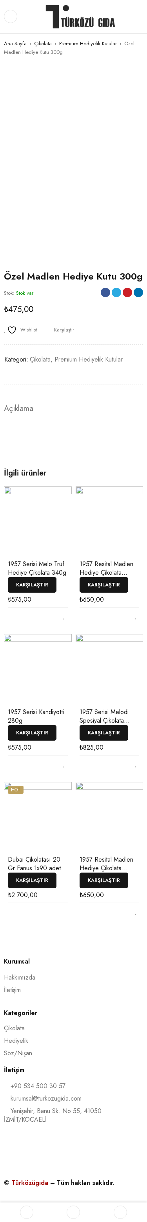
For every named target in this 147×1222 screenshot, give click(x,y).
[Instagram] (44, 1149)
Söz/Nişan (18, 1053)
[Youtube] (106, 1149)
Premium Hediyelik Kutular (88, 43)
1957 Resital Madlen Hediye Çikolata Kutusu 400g (106, 572)
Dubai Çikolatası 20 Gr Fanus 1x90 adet (34, 864)
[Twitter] (75, 1149)
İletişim (12, 989)
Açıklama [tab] (18, 408)
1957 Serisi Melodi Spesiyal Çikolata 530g (104, 720)
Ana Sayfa (15, 43)
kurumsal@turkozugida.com (46, 1098)
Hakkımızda (19, 977)
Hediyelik (16, 1040)
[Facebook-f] (14, 1149)
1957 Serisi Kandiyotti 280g (36, 716)
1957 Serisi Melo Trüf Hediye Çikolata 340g (37, 568)
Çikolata (43, 43)
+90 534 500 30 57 (37, 1085)
